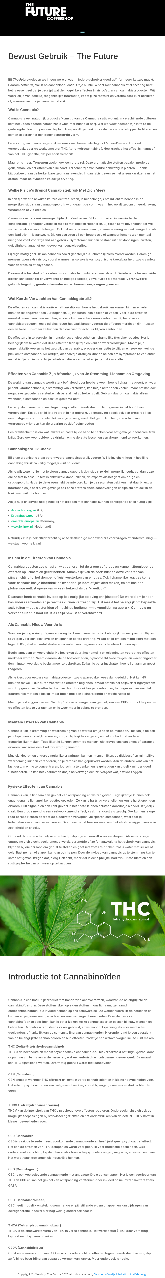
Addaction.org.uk (23, 510)
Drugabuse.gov (22, 516)
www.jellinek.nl (22, 526)
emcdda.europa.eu (25, 521)
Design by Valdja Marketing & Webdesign (120, 1274)
